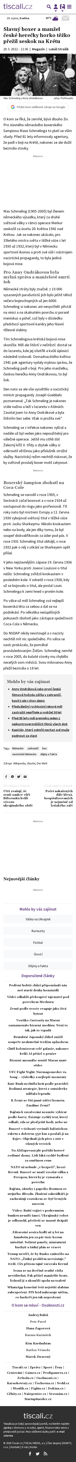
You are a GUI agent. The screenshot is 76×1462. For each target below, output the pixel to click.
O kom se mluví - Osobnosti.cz (38, 1305)
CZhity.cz (14, 1394)
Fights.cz (38, 1388)
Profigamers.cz (55, 1373)
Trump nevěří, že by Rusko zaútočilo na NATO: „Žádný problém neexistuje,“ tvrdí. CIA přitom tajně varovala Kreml (38, 1259)
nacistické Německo (24, 754)
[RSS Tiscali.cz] (45, 1454)
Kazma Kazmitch (38, 1335)
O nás (25, 1447)
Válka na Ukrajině (38, 919)
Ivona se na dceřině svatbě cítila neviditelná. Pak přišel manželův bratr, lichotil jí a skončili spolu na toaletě (38, 1276)
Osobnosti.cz (46, 1378)
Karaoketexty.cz (19, 1383)
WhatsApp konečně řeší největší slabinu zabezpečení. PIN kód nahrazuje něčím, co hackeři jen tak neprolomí (38, 1292)
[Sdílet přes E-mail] (25, 776)
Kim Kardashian (38, 1343)
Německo (18, 748)
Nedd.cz (63, 1383)
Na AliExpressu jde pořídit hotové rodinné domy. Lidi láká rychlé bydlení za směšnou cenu (38, 1156)
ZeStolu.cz (25, 1378)
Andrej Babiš (38, 1315)
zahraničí (32, 748)
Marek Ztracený (38, 1357)
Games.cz (32, 1373)
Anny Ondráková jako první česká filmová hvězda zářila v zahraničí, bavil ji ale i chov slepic (37, 695)
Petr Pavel (38, 1322)
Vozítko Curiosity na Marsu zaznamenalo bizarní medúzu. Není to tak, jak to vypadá (38, 1025)
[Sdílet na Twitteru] (19, 776)
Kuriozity (38, 931)
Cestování (14, 1373)
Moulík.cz (20, 1388)
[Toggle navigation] (69, 7)
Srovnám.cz (58, 1394)
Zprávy (35, 1367)
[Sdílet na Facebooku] (6, 776)
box (44, 748)
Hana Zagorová (38, 1328)
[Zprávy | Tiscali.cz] (17, 7)
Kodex (33, 1447)
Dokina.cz (56, 1388)
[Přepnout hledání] (49, 7)
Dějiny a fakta (38, 966)
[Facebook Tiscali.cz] (30, 1454)
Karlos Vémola (38, 1350)
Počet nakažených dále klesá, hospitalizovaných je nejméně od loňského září (58, 799)
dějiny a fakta (48, 754)
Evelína (24, 18)
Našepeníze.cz (35, 1394)
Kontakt (15, 1447)
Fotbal (38, 942)
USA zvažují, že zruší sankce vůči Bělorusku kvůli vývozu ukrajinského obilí (18, 799)
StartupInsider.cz (38, 1399)
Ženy (58, 1367)
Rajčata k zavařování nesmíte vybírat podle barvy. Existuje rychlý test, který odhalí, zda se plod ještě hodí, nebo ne (38, 1117)
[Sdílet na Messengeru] (12, 776)
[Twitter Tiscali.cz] (37, 1454)
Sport (47, 1367)
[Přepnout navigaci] (55, 7)
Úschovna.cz (44, 1383)
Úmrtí (38, 954)
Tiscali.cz (19, 1367)
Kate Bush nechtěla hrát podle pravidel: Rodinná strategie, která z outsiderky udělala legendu (38, 1089)
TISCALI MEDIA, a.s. (35, 1443)
